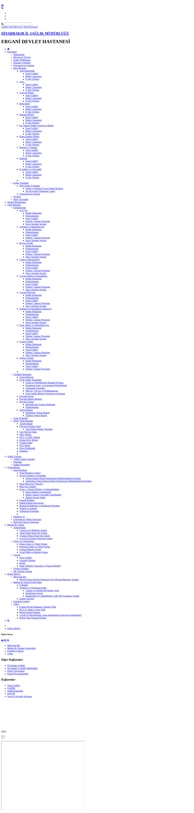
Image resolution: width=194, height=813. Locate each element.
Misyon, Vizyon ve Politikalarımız (41, 391)
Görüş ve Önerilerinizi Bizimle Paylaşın (44, 382)
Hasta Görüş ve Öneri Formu (33, 544)
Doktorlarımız (32, 216)
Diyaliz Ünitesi (26, 401)
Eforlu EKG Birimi (28, 440)
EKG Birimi (25, 434)
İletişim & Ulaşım (15, 525)
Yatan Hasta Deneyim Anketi (33, 533)
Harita (22, 563)
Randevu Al (19, 516)
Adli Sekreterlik (27, 71)
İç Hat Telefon (32, 79)
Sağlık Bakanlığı (15, 691)
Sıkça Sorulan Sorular (35, 224)
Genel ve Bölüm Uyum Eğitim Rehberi (44, 188)
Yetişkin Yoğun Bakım (36, 415)
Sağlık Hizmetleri (21, 464)
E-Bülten (23, 585)
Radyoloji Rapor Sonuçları (26, 522)
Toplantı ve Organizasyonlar (33, 587)
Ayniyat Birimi (26, 92)
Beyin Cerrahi (26, 243)
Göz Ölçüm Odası (28, 432)
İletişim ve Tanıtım (28, 147)
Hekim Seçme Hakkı (35, 497)
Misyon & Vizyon (22, 57)
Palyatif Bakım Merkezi (30, 399)
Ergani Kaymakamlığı (17, 673)
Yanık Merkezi (26, 377)
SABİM (11, 688)
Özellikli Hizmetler (22, 374)
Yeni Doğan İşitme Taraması (39, 429)
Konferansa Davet (34, 593)
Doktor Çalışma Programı (37, 221)
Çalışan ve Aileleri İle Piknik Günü (42, 590)
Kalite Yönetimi (20, 183)
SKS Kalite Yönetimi (29, 185)
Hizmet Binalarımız (16, 202)
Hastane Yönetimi (21, 62)
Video (16, 604)
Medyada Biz (19, 577)
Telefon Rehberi (21, 568)
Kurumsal (12, 51)
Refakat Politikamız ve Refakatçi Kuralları (39, 505)
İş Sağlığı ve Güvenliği (30, 169)
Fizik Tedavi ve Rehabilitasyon (34, 325)
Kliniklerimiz (19, 207)
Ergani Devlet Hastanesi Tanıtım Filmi (37, 607)
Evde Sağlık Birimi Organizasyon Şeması (45, 393)
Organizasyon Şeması (23, 65)
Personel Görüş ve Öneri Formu (34, 546)
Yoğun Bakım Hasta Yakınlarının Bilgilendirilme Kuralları (53, 478)
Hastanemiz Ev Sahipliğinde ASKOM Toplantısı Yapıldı (52, 596)
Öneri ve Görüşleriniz (23, 541)
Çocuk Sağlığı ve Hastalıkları (33, 276)
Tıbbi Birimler (14, 205)
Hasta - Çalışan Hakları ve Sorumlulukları (39, 489)
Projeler (17, 196)
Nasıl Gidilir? (31, 73)
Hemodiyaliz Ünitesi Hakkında (40, 404)
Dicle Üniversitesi (15, 671)
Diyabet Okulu (26, 396)
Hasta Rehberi (20, 470)
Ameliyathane (26, 423)
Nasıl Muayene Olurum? (31, 484)
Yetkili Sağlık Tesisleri (24, 459)
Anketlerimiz (19, 527)
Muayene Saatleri (27, 486)
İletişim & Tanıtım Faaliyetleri (27, 582)
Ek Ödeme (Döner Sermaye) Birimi (36, 125)
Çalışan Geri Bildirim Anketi (33, 530)
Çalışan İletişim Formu (30, 549)
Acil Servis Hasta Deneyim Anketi (35, 538)
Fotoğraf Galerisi (21, 601)
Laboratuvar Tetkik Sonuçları (27, 519)
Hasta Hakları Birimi (29, 136)
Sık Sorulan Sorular (22, 571)
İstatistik (23, 158)
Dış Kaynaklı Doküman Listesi (40, 191)
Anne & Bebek (20, 418)
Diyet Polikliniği (27, 448)
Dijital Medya (13, 574)
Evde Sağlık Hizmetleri (30, 380)
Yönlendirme (13, 467)
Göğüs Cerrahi (26, 358)
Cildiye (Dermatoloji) (29, 259)
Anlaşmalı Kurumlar (35, 388)
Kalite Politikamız (21, 60)
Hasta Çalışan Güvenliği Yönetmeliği (43, 494)
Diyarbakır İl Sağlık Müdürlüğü (22, 668)
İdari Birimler (19, 68)
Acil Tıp (23, 210)
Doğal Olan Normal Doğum (32, 618)
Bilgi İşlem (24, 103)
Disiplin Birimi (26, 114)
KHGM (11, 693)
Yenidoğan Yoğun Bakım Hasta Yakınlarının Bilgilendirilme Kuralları (58, 481)
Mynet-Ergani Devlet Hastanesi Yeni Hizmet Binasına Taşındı (49, 579)
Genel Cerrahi (26, 341)
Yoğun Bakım (26, 410)
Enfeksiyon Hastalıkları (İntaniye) (35, 309)
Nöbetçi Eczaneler (28, 508)
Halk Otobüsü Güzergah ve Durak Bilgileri (40, 566)
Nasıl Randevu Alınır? (30, 473)
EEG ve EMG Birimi (29, 437)
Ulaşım (16, 555)
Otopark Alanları (27, 560)
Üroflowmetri (25, 443)
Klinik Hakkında (33, 213)
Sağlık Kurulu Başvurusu (31, 503)
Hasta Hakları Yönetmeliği (38, 492)
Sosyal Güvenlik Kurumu (19, 696)
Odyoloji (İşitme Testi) (30, 426)
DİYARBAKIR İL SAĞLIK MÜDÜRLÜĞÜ (35, 33)
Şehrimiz (17, 462)
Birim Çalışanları (33, 76)
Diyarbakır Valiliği (16, 665)
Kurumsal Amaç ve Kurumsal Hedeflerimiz (46, 385)
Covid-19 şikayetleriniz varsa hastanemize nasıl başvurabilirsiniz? (50, 615)
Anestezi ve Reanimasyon (31, 226)
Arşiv (22, 82)
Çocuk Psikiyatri (27, 292)
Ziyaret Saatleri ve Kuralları (32, 475)
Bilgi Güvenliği (20, 199)
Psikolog (23, 451)
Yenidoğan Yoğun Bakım (37, 412)
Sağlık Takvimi (26, 598)
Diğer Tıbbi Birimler (23, 421)
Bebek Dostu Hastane (29, 612)
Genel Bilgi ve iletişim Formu (33, 552)
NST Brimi (24, 445)
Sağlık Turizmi (14, 456)
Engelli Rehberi (26, 500)
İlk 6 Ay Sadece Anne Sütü (32, 609)
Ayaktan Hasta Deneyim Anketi (34, 536)
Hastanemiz (19, 54)
